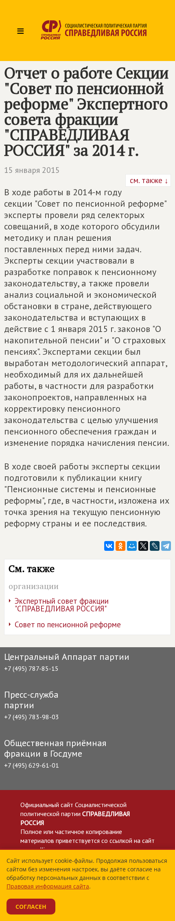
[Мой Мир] (132, 546)
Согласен (30, 906)
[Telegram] (166, 546)
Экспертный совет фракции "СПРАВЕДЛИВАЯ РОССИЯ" (62, 604)
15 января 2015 (32, 170)
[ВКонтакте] (109, 546)
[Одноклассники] (120, 546)
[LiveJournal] (155, 546)
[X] (143, 546)
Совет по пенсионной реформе (68, 624)
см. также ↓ (148, 180)
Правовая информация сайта (48, 886)
